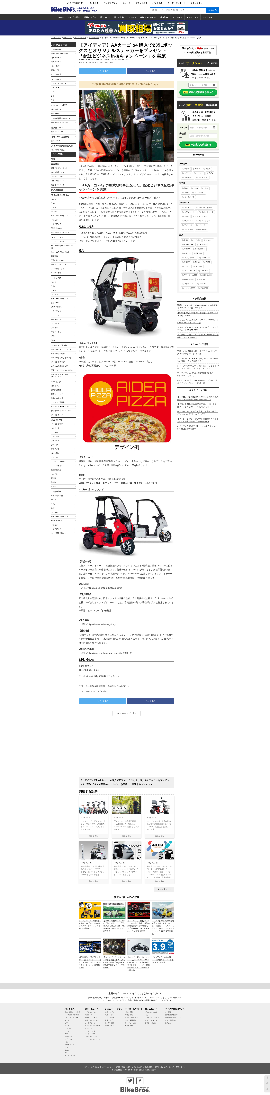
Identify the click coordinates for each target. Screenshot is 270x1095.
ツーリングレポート (58, 415)
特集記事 (164, 17)
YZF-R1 (187, 266)
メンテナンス (192, 17)
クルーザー (202, 225)
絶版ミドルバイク (148, 17)
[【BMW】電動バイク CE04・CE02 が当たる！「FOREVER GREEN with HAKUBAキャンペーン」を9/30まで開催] (114, 910)
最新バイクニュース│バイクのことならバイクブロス (135, 993)
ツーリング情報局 (58, 402)
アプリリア (55, 324)
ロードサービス (130, 1023)
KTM (53, 336)
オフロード (188, 221)
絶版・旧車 (202, 229)
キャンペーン (94, 38)
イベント (54, 92)
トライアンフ (56, 224)
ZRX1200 (204, 288)
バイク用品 (55, 113)
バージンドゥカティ (92, 1036)
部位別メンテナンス (58, 265)
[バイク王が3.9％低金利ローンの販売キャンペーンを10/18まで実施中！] (163, 946)
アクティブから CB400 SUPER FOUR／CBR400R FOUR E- (195, 374)
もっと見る (163, 889)
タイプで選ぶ (74, 17)
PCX (186, 240)
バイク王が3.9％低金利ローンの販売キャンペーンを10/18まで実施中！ (163, 959)
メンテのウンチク (58, 269)
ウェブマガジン (111, 3)
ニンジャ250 (189, 284)
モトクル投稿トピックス (60, 122)
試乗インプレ (90, 17)
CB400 (187, 249)
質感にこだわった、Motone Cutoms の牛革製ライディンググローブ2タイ (197, 306)
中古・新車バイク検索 (72, 1012)
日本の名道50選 (57, 398)
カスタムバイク (57, 177)
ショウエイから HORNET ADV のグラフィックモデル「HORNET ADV (198, 328)
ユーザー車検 (56, 273)
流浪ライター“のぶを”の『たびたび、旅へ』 (61, 375)
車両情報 (55, 164)
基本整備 (54, 256)
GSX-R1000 (207, 275)
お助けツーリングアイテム (61, 411)
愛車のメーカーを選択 (198, 85)
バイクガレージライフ (132, 1017)
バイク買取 (157, 3)
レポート (54, 96)
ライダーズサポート (176, 3)
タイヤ (53, 487)
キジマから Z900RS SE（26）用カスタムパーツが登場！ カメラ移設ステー (197, 359)
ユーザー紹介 (109, 1023)
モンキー (209, 240)
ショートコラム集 (59, 345)
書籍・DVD (55, 141)
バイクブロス (56, 38)
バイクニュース (80, 38)
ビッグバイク (189, 197)
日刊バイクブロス (58, 132)
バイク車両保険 (130, 1020)
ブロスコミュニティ (152, 1012)
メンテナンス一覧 (58, 241)
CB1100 (187, 253)
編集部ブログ (109, 1025)
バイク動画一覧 (57, 496)
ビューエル (55, 303)
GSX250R (204, 271)
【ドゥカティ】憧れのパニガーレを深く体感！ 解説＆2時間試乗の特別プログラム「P (198, 398)
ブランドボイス (150, 1023)
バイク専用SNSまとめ (61, 118)
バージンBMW (90, 1034)
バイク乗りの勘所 (58, 354)
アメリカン (188, 225)
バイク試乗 (129, 1025)
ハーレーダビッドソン (59, 216)
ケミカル (54, 457)
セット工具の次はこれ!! (60, 252)
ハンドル (54, 474)
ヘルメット (55, 428)
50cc (186, 188)
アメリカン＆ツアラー (92, 1025)
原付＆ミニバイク (91, 1017)
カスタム (132, 17)
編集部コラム (57, 127)
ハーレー (200, 173)
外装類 (53, 482)
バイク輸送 (129, 1015)
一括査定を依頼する (198, 144)
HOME (61, 17)
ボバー (186, 216)
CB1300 (199, 253)
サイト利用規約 (170, 1020)
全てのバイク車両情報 (59, 53)
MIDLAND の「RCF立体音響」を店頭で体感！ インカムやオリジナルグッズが (197, 412)
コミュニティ (197, 3)
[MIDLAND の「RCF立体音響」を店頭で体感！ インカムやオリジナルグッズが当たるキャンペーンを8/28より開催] (90, 946)
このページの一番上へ (267, 1078)
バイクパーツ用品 (59, 105)
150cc (206, 188)
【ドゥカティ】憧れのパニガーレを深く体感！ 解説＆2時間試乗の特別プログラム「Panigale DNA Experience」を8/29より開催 (138, 926)
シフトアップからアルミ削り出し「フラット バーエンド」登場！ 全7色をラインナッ (198, 367)
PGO (53, 340)
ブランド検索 (142, 3)
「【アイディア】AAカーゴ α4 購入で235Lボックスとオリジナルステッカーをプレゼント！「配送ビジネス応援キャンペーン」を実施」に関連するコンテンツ (124, 782)
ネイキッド (188, 208)
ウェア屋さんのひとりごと (61, 358)
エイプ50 (196, 240)
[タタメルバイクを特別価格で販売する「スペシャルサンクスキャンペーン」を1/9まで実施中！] (90, 910)
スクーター (188, 229)
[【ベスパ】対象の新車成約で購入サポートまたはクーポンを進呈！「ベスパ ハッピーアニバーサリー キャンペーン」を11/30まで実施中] (163, 910)
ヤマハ (53, 203)
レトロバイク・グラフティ (61, 349)
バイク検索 (94, 3)
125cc (196, 188)
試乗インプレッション (59, 168)
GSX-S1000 (189, 279)
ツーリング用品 (57, 424)
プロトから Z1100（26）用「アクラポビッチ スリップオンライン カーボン (197, 352)
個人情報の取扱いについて (174, 1017)
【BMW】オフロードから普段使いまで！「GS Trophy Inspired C (197, 314)
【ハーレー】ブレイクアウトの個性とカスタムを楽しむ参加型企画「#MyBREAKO (198, 420)
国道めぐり (55, 386)
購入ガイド (105, 17)
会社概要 (168, 1012)
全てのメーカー (70, 1055)
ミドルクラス (199, 193)
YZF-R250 (206, 258)
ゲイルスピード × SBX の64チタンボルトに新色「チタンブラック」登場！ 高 (197, 381)
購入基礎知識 (57, 190)
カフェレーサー (190, 212)
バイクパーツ (56, 109)
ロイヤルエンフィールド (60, 232)
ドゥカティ (55, 220)
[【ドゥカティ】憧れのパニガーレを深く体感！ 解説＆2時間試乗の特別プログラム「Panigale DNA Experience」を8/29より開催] (138, 910)
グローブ (54, 445)
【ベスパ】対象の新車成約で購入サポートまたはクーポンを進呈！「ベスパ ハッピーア (198, 405)
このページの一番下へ (267, 1089)
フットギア (55, 441)
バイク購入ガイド (58, 172)
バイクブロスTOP (75, 3)
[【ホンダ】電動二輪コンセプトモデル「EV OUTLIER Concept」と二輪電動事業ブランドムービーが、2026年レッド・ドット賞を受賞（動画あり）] (138, 946)
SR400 (187, 262)
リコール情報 (56, 74)
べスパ (67, 1042)
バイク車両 (56, 49)
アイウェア (55, 437)
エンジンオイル (57, 466)
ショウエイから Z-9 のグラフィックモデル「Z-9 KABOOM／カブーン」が (198, 321)
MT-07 (197, 262)
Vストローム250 (190, 275)
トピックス (177, 17)
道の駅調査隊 (56, 390)
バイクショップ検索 (72, 1017)
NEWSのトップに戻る (126, 713)
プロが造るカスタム (60, 195)
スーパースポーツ (205, 208)
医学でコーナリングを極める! (62, 370)
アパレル (54, 432)
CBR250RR (189, 245)
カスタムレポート (151, 1020)
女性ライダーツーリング (60, 407)
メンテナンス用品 (58, 461)
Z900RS (203, 284)
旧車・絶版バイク (58, 181)
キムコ (67, 1050)
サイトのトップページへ (267, 1084)
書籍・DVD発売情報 (60, 137)
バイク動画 (55, 66)
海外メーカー (56, 62)
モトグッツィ (56, 319)
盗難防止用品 (56, 470)
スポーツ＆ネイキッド (92, 1020)
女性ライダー (109, 1020)
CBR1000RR (200, 249)
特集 (53, 159)
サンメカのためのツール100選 (62, 247)
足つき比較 (119, 17)
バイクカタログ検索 (72, 1015)
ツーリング (207, 17)
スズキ (53, 207)
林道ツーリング (57, 394)
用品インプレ (57, 420)
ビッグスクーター (91, 1023)
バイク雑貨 (55, 453)
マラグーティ (56, 332)
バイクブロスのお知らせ (62, 146)
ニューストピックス (58, 83)
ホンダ (53, 199)
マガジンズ (67, 38)
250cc (186, 193)
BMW (211, 173)
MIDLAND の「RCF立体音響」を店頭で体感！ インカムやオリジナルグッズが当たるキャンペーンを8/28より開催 (90, 962)
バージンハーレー (91, 1031)
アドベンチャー (204, 221)
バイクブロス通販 (58, 150)
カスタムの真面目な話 (59, 366)
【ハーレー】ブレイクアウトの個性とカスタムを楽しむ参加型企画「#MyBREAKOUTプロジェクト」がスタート (114, 962)
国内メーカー (56, 58)
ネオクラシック (207, 212)
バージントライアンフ (92, 1039)
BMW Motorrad (56, 228)
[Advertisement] (126, 747)
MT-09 (207, 262)
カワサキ (54, 212)
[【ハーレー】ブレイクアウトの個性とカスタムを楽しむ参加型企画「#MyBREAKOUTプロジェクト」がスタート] (114, 946)
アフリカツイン (190, 258)
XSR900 (199, 266)
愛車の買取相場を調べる (198, 92)
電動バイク (55, 70)
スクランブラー (201, 216)
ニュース (127, 3)
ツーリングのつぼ (58, 362)
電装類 (53, 478)
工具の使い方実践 (58, 260)
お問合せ (168, 1023)
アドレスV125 (189, 271)
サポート (54, 100)
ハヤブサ (202, 279)
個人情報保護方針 (171, 1015)
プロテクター (56, 449)
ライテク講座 (109, 1017)
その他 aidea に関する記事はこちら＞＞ (99, 676)
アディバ (54, 328)
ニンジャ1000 (189, 288)
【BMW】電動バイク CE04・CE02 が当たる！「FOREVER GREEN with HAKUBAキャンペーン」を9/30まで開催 (114, 926)
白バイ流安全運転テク (59, 533)
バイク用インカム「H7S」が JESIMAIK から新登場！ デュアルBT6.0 (198, 336)
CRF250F (202, 245)
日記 (146, 1015)
